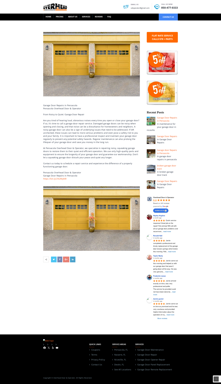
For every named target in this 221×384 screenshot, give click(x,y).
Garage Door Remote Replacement (154, 369)
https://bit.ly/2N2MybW (55, 178)
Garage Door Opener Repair (151, 359)
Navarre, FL (119, 354)
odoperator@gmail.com (140, 8)
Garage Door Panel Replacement (153, 364)
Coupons (95, 349)
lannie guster (158, 299)
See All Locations (122, 369)
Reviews (99, 16)
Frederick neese (159, 276)
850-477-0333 (169, 7)
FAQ (109, 16)
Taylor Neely (158, 256)
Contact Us (96, 364)
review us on (159, 210)
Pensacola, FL (121, 349)
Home (48, 16)
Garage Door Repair (147, 354)
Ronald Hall (157, 235)
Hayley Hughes (159, 215)
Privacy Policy (98, 359)
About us (72, 16)
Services (86, 16)
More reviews (162, 318)
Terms (94, 354)
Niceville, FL (120, 359)
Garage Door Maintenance (150, 349)
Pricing (59, 16)
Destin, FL (119, 364)
